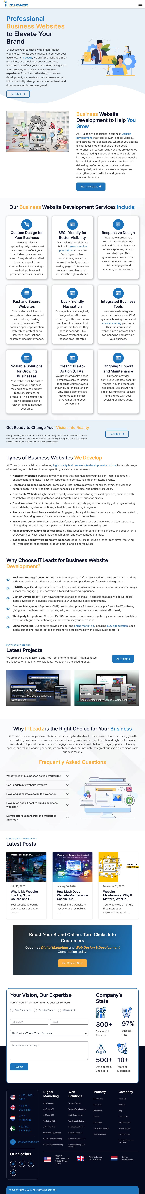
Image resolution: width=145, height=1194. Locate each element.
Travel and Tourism (100, 1128)
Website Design (74, 1103)
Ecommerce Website (76, 1127)
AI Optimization (49, 1127)
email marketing (111, 323)
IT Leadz (27, 57)
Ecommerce (98, 1099)
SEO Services (48, 1103)
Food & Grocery (99, 1134)
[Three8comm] (106, 688)
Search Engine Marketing (53, 1145)
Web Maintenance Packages (126, 1141)
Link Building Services (52, 1133)
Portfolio (122, 1105)
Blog (120, 1111)
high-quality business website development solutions (84, 465)
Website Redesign (75, 1133)
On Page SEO (48, 1109)
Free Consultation (23, 1010)
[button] (141, 4)
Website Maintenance (77, 1139)
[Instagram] (31, 1164)
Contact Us (123, 1116)
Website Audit (69, 1010)
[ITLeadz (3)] (16, 4)
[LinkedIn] (13, 1164)
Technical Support (47, 1010)
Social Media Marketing (52, 1139)
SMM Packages (125, 1128)
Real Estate (97, 1122)
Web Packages (124, 1134)
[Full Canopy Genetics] (38, 688)
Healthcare (97, 1111)
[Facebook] (13, 1172)
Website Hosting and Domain (76, 1146)
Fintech (96, 1116)
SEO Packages (124, 1122)
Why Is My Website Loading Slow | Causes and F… (24, 895)
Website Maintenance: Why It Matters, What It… (117, 895)
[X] (22, 1164)
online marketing (84, 625)
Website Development (77, 1109)
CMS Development (75, 1115)
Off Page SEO (48, 1115)
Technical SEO (49, 1121)
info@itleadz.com (28, 1141)
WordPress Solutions (76, 1121)
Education (97, 1105)
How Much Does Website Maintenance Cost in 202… (72, 895)
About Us (122, 1099)
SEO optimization (117, 625)
